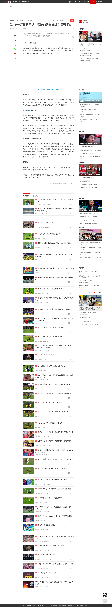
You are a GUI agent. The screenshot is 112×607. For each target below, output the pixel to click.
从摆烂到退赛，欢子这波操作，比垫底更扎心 (90, 150)
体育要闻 (81, 29)
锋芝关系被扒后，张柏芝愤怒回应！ (88, 146)
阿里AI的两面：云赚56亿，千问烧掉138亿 (90, 223)
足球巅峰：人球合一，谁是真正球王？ (51, 498)
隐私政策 (64, 605)
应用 (19, 1)
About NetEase (40, 605)
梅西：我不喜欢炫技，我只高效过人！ (51, 402)
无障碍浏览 (24, 1)
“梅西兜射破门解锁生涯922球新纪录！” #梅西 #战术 (55, 459)
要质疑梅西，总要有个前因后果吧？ (50, 336)
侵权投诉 (87, 605)
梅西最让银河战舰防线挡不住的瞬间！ (51, 234)
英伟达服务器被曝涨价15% (86, 181)
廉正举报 (82, 605)
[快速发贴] (15, 36)
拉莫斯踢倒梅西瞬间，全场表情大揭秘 (51, 545)
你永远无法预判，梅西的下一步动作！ (51, 423)
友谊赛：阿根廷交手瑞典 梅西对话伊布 (48, 89)
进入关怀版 (30, 1)
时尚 (100, 292)
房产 (90, 292)
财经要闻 (81, 162)
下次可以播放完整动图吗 (46, 525)
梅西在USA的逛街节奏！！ (47, 222)
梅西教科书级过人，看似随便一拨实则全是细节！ (54, 384)
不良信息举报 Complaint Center (73, 605)
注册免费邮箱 (99, 1)
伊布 (29, 110)
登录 (93, 1)
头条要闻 (81, 90)
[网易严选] (80, 1)
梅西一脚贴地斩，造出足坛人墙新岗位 (51, 327)
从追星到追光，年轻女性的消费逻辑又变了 (90, 321)
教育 (95, 292)
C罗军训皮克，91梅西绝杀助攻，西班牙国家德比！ (55, 243)
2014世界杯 (26, 20)
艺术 (85, 292)
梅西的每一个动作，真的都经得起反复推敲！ (53, 480)
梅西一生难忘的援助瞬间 (46, 354)
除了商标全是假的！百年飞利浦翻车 (88, 187)
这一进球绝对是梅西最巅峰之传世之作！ (51, 366)
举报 (73, 28)
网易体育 (17, 20)
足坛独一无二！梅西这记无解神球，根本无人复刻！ (55, 411)
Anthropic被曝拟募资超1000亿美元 (88, 220)
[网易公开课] (74, 1)
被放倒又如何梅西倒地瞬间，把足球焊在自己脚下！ (55, 489)
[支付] (85, 1)
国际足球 (21, 20)
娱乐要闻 (81, 131)
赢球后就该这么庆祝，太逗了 (48, 555)
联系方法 (50, 605)
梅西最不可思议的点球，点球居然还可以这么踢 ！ (55, 309)
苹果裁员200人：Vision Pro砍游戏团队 (89, 216)
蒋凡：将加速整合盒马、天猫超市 (88, 177)
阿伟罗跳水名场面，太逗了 (47, 573)
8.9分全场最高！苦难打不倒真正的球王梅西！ (53, 468)
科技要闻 (81, 198)
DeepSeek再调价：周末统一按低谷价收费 (90, 213)
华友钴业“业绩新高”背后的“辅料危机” (88, 184)
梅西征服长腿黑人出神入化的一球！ (50, 289)
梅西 (24, 110)
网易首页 (15, 1)
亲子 (80, 292)
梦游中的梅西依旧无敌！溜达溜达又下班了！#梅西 (55, 516)
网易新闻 (85, 20)
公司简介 (46, 605)
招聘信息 (55, 605)
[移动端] (70, 1)
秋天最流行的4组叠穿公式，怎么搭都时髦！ (90, 317)
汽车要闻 (81, 227)
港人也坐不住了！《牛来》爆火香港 (88, 153)
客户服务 (59, 605)
